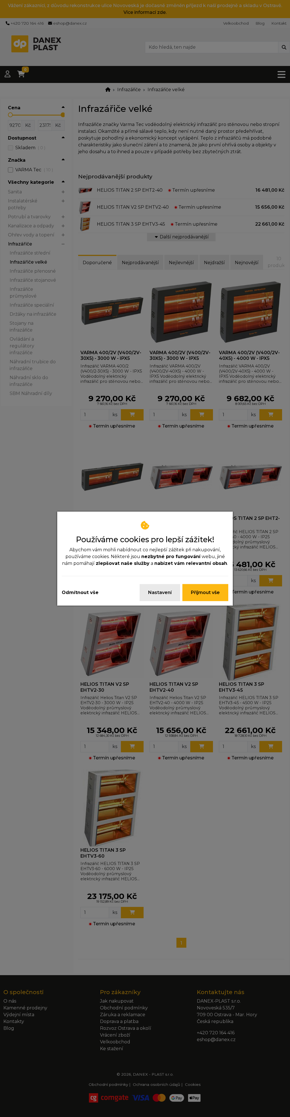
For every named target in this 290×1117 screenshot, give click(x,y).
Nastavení (160, 592)
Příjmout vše (205, 592)
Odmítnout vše (80, 592)
